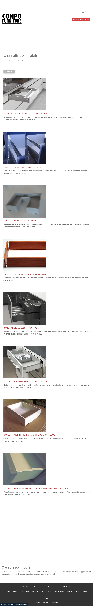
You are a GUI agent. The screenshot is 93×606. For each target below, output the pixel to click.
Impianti (46, 598)
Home (5, 61)
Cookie (9, 604)
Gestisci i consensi (21, 604)
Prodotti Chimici (46, 591)
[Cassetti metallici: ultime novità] (46, 148)
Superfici (69, 591)
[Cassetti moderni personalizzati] (46, 201)
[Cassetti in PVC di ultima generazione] (46, 255)
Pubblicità (54, 603)
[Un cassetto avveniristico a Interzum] (46, 362)
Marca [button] (9, 71)
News (85, 591)
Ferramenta (25, 591)
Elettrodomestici (12, 591)
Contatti (37, 603)
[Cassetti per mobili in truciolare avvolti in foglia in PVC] (46, 469)
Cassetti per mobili (24, 61)
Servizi (77, 591)
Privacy (3, 604)
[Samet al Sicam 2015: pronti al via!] (46, 308)
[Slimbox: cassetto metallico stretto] (46, 94)
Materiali (35, 591)
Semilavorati (13, 61)
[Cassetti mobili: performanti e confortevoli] (46, 415)
